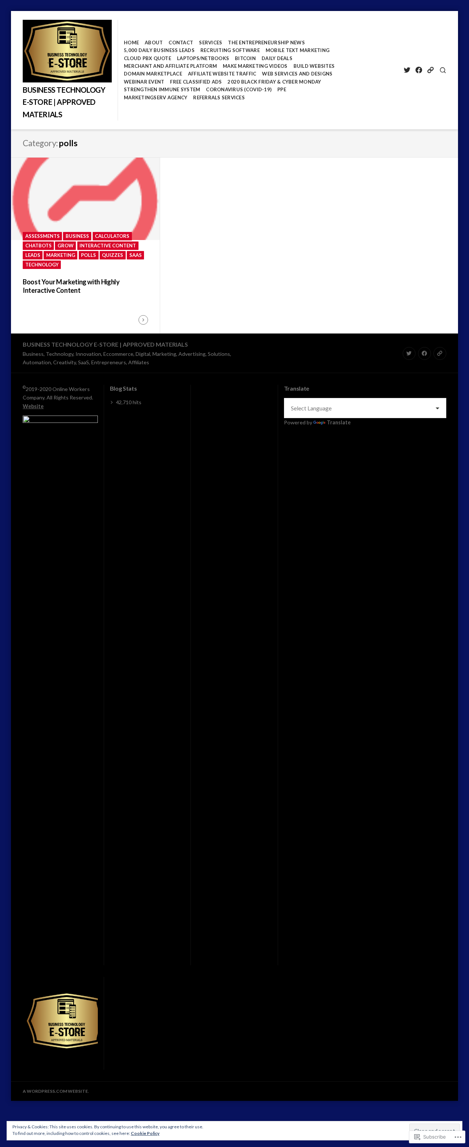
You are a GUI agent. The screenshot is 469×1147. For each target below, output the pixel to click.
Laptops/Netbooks (203, 58)
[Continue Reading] (143, 320)
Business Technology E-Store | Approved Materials (64, 102)
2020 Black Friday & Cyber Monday (274, 82)
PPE (281, 89)
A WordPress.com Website (55, 1091)
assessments (42, 236)
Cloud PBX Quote (147, 58)
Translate (339, 422)
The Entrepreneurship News (266, 42)
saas (135, 255)
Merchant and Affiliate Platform (170, 66)
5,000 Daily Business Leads (159, 50)
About (154, 42)
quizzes (112, 255)
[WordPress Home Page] (430, 70)
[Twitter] (406, 70)
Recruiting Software (230, 50)
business (77, 236)
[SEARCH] (442, 70)
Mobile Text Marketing (297, 50)
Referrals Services (219, 97)
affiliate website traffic (222, 74)
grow (66, 245)
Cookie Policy (145, 1133)
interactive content (108, 245)
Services (210, 42)
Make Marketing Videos (255, 66)
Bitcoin (245, 58)
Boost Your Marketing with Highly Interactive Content (71, 286)
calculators (112, 236)
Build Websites (314, 66)
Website (33, 406)
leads (32, 255)
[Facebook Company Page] (418, 70)
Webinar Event (144, 82)
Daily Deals (277, 58)
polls (88, 255)
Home (131, 42)
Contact (181, 42)
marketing (60, 255)
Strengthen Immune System (162, 89)
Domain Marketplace (153, 74)
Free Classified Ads (196, 82)
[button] (66, 1021)
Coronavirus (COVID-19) (239, 89)
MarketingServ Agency (155, 97)
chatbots (38, 245)
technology (42, 265)
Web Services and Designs (297, 74)
